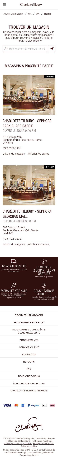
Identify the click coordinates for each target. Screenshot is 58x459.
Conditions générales (21, 443)
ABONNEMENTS (29, 340)
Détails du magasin (14, 153)
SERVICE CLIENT (29, 347)
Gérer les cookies (29, 446)
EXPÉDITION (29, 354)
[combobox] (25, 48)
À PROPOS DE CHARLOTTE (29, 383)
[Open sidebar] (4, 4)
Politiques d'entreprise (43, 443)
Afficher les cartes (38, 153)
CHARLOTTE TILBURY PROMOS (29, 390)
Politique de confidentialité (18, 441)
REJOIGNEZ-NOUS (29, 376)
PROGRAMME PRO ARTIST (29, 322)
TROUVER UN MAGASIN (29, 315)
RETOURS (29, 361)
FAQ (29, 369)
